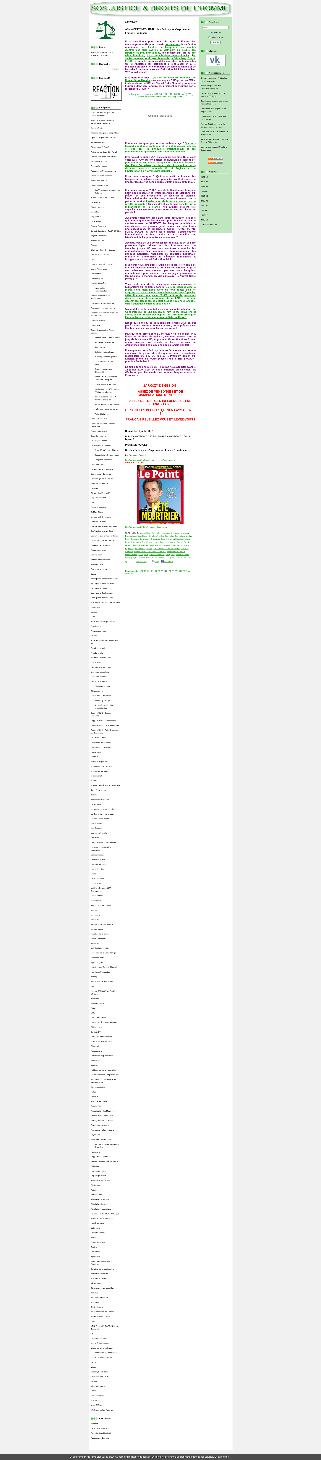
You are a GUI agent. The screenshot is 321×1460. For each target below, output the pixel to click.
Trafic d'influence (102, 414)
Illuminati (94, 1424)
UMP (93, 1321)
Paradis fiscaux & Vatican (102, 1041)
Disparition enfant (98, 498)
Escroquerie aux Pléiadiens (102, 583)
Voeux (93, 1391)
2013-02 (204, 210)
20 (156, 571)
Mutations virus (97, 958)
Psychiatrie (95, 1135)
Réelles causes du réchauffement (105, 1161)
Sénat (93, 1238)
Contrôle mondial (98, 320)
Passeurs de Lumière (100, 1438)
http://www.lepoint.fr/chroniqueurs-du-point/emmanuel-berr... (152, 460)
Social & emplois (98, 1242)
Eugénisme (95, 607)
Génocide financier (99, 677)
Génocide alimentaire (100, 672)
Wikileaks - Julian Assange (102, 1410)
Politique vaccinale (99, 1101)
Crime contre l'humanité (101, 445)
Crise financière (97, 464)
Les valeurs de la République (103, 842)
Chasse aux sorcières (100, 255)
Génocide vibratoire (99, 681)
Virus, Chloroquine (99, 1386)
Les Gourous (96, 828)
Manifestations (97, 896)
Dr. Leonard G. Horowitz (101, 517)
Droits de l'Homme (98, 521)
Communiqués (97, 279)
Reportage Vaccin (98, 1176)
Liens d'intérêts (97, 869)
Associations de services (101, 176)
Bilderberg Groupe (102, 701)
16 (145, 571)
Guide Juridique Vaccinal (105, 384)
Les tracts (95, 838)
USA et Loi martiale (99, 1338)
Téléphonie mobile (99, 1278)
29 (181, 571)
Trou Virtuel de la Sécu (101, 1317)
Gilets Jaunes (97, 691)
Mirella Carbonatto (98, 939)
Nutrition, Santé (97, 1003)
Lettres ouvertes (98, 860)
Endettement (96, 555)
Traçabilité (95, 1302)
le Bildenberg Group (183, 58)
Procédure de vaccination (102, 1116)
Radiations (95, 1152)
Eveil (93, 617)
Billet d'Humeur (97, 207)
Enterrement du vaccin (100, 569)
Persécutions (96, 1051)
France (94, 636)
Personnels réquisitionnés (102, 1056)
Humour (94, 757)
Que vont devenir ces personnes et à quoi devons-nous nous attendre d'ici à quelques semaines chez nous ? (160, 301)
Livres (93, 874)
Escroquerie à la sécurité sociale (105, 579)
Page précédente (133, 571)
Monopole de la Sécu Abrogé (103, 953)
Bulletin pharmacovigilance (106, 357)
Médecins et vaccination (101, 905)
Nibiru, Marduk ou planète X (103, 981)
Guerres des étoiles (99, 738)
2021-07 (204, 191)
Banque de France (99, 180)
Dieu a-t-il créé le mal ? (100, 493)
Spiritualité (95, 1257)
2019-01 (204, 205)
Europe (94, 612)
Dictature (94, 488)
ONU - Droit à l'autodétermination (105, 1022)
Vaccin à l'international (100, 1343)
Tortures (94, 1293)
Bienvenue (95, 202)
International (96, 776)
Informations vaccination (101, 766)
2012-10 (204, 220)
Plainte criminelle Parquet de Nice (105, 1075)
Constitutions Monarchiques (103, 308)
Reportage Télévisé (99, 1171)
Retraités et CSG (98, 1195)
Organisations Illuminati (101, 1433)
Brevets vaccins (97, 240)
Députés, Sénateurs (99, 483)
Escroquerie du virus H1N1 (102, 598)
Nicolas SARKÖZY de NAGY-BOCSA (150, 552)
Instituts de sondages (100, 771)
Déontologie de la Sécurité (102, 479)
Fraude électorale (98, 648)
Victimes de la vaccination (106, 1353)
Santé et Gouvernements (102, 1218)
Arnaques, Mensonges (104, 342)
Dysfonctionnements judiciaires (104, 526)
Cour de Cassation (99, 419)
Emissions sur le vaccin (101, 545)
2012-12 (204, 215)
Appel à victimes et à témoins (107, 338)
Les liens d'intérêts (99, 833)
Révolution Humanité (100, 1204)
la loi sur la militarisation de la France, (160, 205)
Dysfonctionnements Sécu (102, 531)
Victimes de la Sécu (99, 1376)
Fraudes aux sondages (101, 658)
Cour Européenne (98, 436)
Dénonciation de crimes (101, 474)
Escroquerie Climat (99, 588)
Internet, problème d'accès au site (105, 785)
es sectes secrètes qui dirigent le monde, (160, 57)
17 (148, 571)
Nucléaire (95, 998)
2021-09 (204, 182)
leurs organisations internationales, (168, 55)
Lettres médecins (98, 855)
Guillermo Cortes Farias (101, 743)
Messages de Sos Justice (102, 924)
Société (94, 1247)
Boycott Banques (98, 226)
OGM (93, 1008)
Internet (94, 780)
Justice (94, 795)
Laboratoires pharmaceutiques (167, 548)
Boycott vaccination (99, 236)
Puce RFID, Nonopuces (101, 1139)
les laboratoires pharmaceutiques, (160, 51)
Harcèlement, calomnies (101, 747)
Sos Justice (96, 1252)
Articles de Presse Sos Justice (104, 157)
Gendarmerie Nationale (101, 667)
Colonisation (96, 274)
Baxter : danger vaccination (102, 197)
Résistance (95, 1185)
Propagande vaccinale (100, 1125)
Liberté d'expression (99, 864)
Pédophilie (95, 1046)
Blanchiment (96, 221)
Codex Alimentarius (99, 269)
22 (162, 571)
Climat (93, 259)
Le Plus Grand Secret (100, 819)
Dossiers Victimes (98, 507)
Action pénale (97, 128)
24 (167, 571)
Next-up (94, 977)
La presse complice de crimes (103, 809)
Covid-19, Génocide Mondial (107, 450)
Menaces (95, 919)
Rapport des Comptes (100, 1157)
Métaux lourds (97, 929)
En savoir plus (221, 1457)
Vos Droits (95, 1400)
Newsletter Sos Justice (100, 972)
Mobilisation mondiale (100, 948)
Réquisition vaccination (101, 1180)
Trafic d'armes (97, 1307)
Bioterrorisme (100, 347)
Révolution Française (100, 1199)
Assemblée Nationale (100, 166)
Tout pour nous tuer (99, 1297)
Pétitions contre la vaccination (103, 1070)
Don (92, 503)
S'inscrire (217, 32)
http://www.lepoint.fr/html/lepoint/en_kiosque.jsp (146, 527)
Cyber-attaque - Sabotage (102, 469)
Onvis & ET (95, 1032)
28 (178, 571)
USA (93, 1334)
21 (159, 571)
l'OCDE (129, 61)
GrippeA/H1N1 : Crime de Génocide (164, 545)
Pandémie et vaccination (101, 1037)
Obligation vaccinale (103, 460)
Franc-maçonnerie (98, 631)
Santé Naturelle (97, 1223)
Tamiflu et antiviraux (99, 1274)
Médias (94, 910)
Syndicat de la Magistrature (102, 1269)
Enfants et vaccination (100, 560)
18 (151, 571)
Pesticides (95, 1060)
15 (142, 571)
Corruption (95, 325)
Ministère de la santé (100, 934)
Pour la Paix (96, 1106)
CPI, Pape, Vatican (99, 441)
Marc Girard (96, 901)
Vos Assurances (97, 1396)
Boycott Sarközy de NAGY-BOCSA (106, 231)
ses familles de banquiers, (159, 47)
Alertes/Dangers (98, 142)
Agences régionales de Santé (103, 138)
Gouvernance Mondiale (101, 696)
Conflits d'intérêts (98, 283)
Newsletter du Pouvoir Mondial (104, 967)
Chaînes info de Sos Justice (103, 250)
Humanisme (96, 752)
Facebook (168, 561)
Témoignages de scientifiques (103, 1288)
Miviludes (95, 943)
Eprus (93, 574)
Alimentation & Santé (100, 147)
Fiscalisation (96, 626)
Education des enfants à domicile (105, 536)
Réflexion (95, 1166)
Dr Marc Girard (97, 512)
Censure (94, 245)
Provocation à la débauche (102, 1130)
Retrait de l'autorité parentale (107, 404)
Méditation (95, 915)
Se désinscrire (217, 37)
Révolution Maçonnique (101, 1209)
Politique (94, 1097)
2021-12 (204, 177)
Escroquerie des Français (102, 593)
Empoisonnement (98, 550)
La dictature (96, 804)
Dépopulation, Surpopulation (107, 455)
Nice (93, 986)
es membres (173, 44)
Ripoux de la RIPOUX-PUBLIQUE (105, 1214)
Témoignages (97, 1283)
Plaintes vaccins (98, 1087)
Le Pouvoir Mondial (99, 1428)
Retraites (94, 1190)
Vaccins (94, 1362)
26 (173, 571)
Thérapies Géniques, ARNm (106, 409)
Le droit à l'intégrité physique (103, 814)
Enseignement (97, 564)
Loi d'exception (97, 879)
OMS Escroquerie (98, 1018)
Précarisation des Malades (102, 1111)
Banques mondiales (99, 185)
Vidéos (94, 1381)
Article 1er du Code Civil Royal (104, 152)
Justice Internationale (100, 800)
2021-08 (204, 187)
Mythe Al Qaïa (97, 962)
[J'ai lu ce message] (317, 1456)
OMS (93, 1013)
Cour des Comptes (99, 431)
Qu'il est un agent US (165, 77)
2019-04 (204, 196)
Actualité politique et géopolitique (105, 133)
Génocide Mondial (102, 686)
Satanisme (95, 1228)
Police (93, 1092)
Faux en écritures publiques (103, 622)
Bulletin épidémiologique (105, 352)
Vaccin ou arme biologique (102, 1348)
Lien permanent (172, 558)
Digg (157, 561)
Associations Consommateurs (103, 171)
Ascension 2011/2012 (100, 161)
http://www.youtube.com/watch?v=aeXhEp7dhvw (160, 97)
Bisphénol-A (96, 217)
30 (184, 571)
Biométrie (95, 212)
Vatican (94, 1367)
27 (176, 571)
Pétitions (94, 1065)
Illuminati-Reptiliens (99, 761)
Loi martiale (96, 883)
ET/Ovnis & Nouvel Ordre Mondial (105, 602)
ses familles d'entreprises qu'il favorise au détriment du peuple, (160, 48)
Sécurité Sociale (98, 1233)
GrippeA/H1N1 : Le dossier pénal (105, 725)
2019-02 (204, 201)
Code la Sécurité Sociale (101, 264)
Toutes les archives (209, 225)
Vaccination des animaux (101, 1357)
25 (170, 571)
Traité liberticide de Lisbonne (103, 1312)
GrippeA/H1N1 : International (103, 721)
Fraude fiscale (97, 653)
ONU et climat (97, 1027)
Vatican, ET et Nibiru (99, 1372)
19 (153, 571)
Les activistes (96, 823)
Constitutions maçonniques (102, 303)
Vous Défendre (97, 1405)
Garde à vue (96, 662)
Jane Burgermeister (99, 790)
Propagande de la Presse (102, 1120)
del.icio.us (141, 561)
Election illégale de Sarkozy (102, 541)
